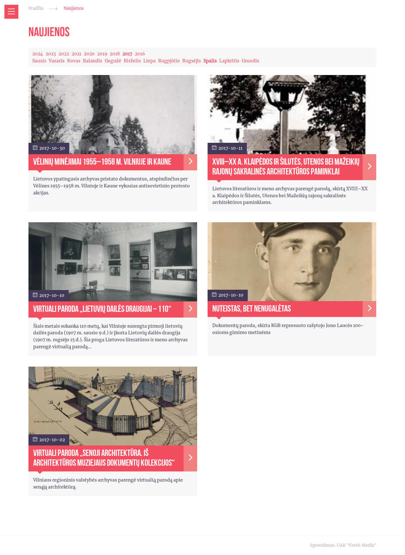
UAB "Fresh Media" (357, 545)
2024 (37, 54)
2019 (102, 54)
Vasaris (57, 61)
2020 (89, 54)
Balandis (92, 61)
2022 (64, 54)
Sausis (39, 61)
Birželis (132, 61)
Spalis (210, 61)
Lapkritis (229, 61)
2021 (76, 54)
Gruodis (250, 61)
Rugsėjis (191, 61)
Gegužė (113, 61)
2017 (127, 54)
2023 (51, 54)
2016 (140, 54)
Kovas (73, 61)
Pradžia (35, 8)
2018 (115, 54)
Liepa (149, 61)
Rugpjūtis (169, 61)
